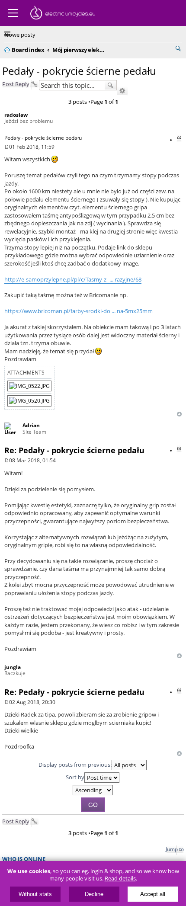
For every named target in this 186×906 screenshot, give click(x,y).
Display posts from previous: (75, 764)
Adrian (31, 425)
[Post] (6, 146)
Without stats (35, 894)
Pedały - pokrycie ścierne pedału (79, 71)
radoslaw (16, 114)
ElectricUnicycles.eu (62, 14)
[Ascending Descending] (93, 790)
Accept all (152, 894)
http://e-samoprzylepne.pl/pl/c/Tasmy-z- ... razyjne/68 (72, 279)
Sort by (75, 777)
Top (179, 414)
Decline (94, 894)
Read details (120, 878)
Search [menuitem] (178, 48)
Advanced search (122, 91)
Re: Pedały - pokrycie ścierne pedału (74, 450)
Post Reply (15, 84)
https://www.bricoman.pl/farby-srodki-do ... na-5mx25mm (78, 311)
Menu (13, 13)
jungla (12, 667)
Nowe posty (19, 34)
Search (110, 85)
